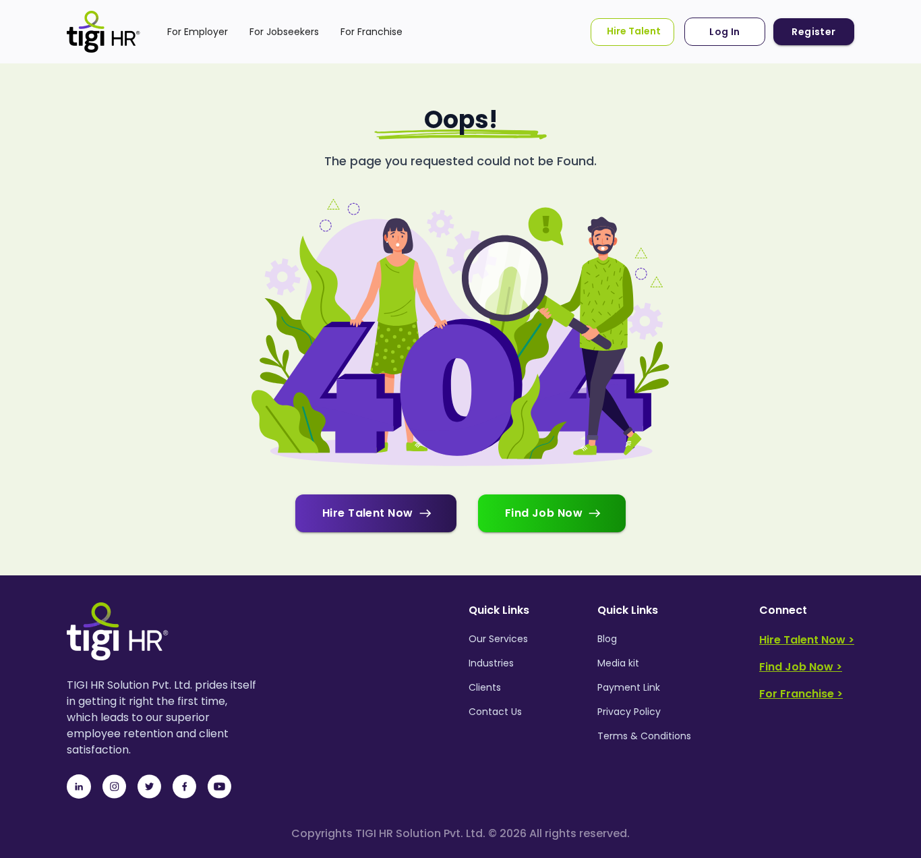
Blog (607, 639)
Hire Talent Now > (806, 640)
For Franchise (371, 31)
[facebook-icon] (184, 786)
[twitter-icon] (149, 786)
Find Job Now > (800, 667)
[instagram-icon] (114, 786)
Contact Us (495, 711)
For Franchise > (801, 694)
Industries (491, 663)
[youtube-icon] (219, 786)
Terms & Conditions (644, 736)
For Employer (197, 31)
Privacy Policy (629, 711)
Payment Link (628, 687)
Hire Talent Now (367, 513)
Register (813, 31)
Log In (724, 31)
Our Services (498, 639)
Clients (485, 687)
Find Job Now (544, 513)
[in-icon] (79, 786)
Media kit (618, 663)
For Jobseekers (284, 31)
